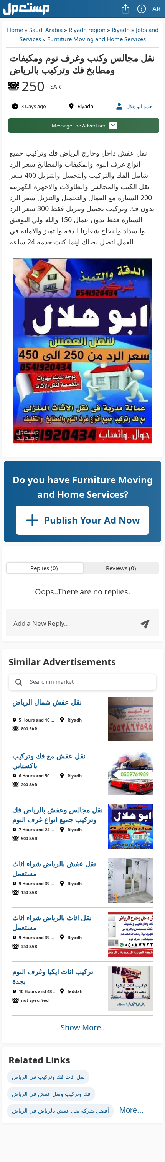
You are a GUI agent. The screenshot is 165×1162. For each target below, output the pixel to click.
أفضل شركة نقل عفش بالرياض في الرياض (60, 1110)
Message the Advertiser (79, 125)
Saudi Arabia (46, 29)
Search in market (52, 681)
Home (15, 29)
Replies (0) (44, 568)
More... (131, 1110)
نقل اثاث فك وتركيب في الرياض (48, 1076)
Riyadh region (87, 29)
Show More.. (83, 1027)
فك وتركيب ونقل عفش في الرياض (51, 1093)
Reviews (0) (121, 568)
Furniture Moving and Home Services (96, 39)
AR (156, 8)
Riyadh (121, 29)
